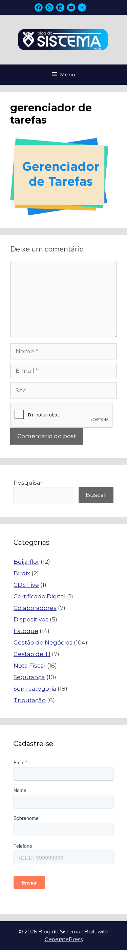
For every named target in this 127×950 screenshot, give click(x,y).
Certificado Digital (40, 596)
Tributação (30, 700)
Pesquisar (28, 482)
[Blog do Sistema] (63, 39)
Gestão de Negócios (43, 642)
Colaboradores (35, 607)
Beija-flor (26, 561)
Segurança (29, 677)
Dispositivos (31, 619)
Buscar (96, 494)
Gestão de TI (32, 654)
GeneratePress (64, 939)
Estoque (26, 631)
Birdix (22, 573)
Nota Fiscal (30, 665)
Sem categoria (35, 688)
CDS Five (26, 584)
